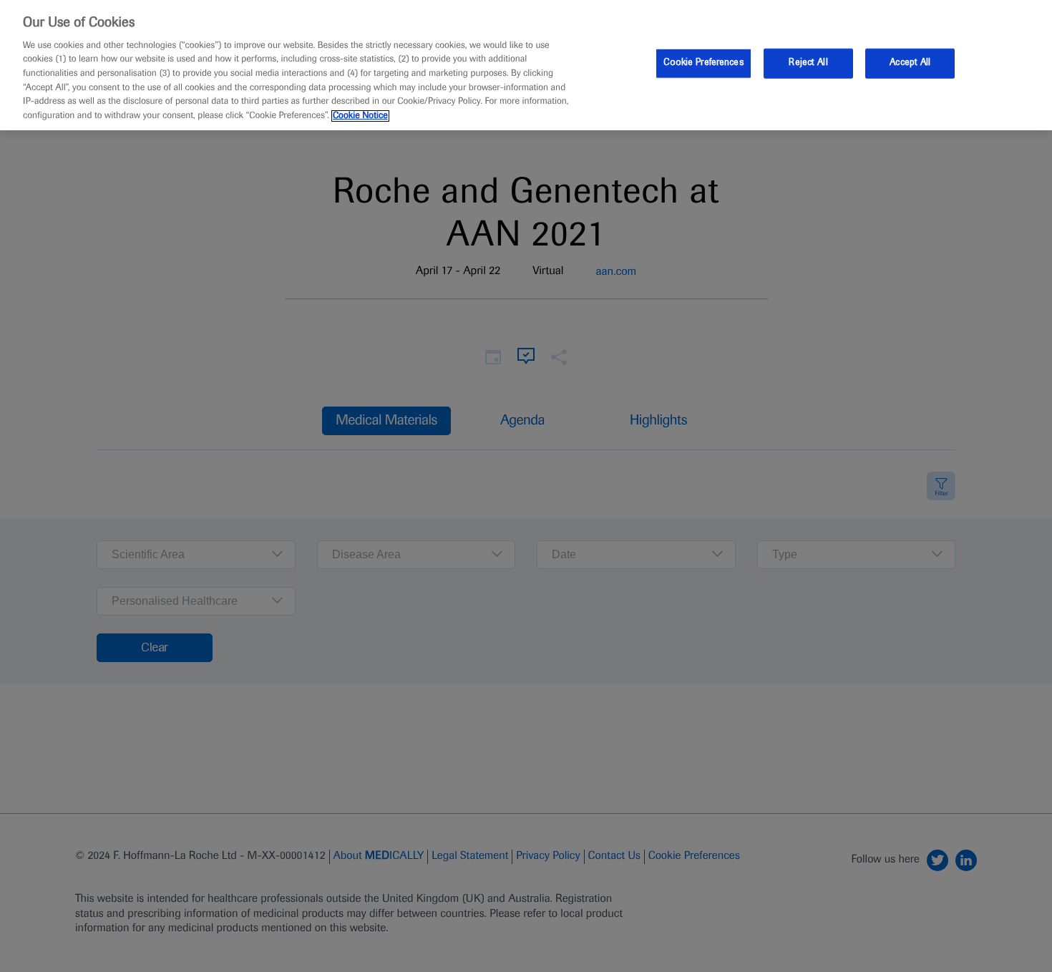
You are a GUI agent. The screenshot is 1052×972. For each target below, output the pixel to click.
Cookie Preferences (703, 63)
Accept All (910, 63)
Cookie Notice (360, 116)
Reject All (808, 63)
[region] (526, 65)
